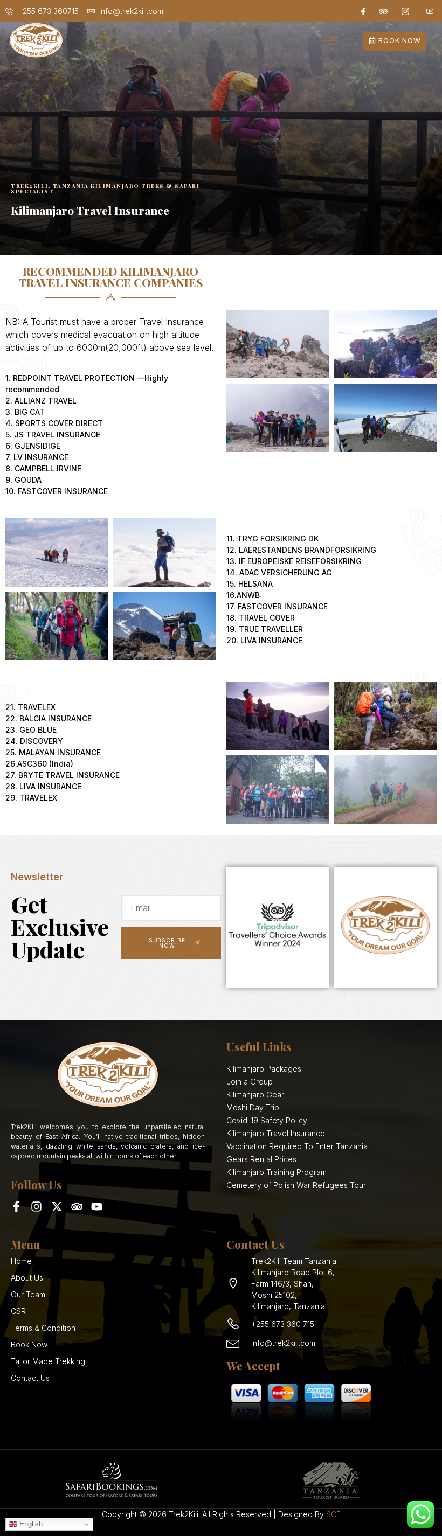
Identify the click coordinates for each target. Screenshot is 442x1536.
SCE (333, 1514)
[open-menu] (329, 41)
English (30, 1524)
